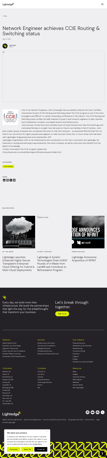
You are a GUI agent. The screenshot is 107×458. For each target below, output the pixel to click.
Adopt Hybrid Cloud (9, 343)
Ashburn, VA (7, 371)
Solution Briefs (78, 385)
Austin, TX (6, 374)
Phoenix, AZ (6, 393)
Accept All (40, 449)
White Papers (77, 380)
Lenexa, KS (6, 382)
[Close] (48, 431)
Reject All (27, 449)
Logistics (76, 356)
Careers (40, 377)
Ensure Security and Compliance (14, 351)
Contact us (41, 371)
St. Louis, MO (7, 401)
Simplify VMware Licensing (12, 354)
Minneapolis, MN (8, 388)
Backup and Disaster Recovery (48, 354)
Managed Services (44, 348)
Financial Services (79, 343)
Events (40, 385)
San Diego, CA (7, 395)
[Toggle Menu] (102, 4)
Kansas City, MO (8, 380)
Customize (13, 449)
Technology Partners (45, 382)
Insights (75, 374)
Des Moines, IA (7, 377)
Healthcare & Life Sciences (82, 346)
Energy (75, 359)
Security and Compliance (46, 346)
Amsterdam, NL (8, 403)
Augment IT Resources (10, 348)
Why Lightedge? (78, 388)
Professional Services (45, 351)
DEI (39, 388)
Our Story (41, 374)
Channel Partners (43, 380)
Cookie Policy (37, 444)
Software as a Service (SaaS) (83, 362)
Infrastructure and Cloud (46, 343)
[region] (27, 441)
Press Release (8, 166)
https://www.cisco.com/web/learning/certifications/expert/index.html (32, 152)
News (74, 371)
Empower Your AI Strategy (12, 346)
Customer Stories (79, 377)
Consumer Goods (79, 351)
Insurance (76, 354)
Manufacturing (77, 348)
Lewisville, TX (7, 385)
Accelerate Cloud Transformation (14, 356)
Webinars (76, 382)
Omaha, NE (6, 390)
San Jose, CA (7, 398)
